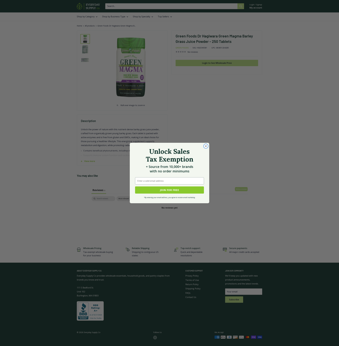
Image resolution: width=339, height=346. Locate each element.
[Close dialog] (206, 146)
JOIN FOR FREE (169, 190)
